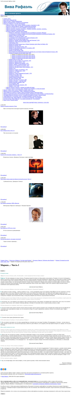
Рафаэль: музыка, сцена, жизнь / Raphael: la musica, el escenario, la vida (22, 25)
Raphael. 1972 (12, 68)
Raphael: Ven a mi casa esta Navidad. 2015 (18, 39)
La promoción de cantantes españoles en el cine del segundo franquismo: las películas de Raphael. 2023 (32, 34)
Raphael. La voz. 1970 (14, 72)
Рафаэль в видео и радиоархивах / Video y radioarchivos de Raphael (19, 91)
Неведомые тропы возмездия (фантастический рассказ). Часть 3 (16, 179)
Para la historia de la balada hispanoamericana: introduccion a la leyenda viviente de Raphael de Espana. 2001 (33, 51)
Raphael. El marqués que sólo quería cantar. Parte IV (23, 58)
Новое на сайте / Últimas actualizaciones (12, 21)
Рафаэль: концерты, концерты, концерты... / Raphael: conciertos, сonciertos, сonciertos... (26, 28)
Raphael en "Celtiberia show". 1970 (17, 70)
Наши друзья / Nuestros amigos (10, 100)
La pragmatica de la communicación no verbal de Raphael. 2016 (23, 37)
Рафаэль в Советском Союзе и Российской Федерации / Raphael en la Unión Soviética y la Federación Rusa (28, 93)
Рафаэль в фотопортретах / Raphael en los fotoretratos (15, 22)
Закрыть (3, 393)
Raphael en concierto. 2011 (15, 45)
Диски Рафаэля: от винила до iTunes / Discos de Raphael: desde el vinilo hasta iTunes (23, 92)
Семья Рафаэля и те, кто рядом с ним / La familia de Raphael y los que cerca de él (22, 96)
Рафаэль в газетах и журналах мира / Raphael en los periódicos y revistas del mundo (25, 88)
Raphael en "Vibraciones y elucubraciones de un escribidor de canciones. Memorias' (27, 32)
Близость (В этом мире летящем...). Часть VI (11, 154)
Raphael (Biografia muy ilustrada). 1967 (18, 84)
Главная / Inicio (7, 18)
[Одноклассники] (3, 369)
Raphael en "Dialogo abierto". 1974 (17, 62)
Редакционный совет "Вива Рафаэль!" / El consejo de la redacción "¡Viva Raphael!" (22, 97)
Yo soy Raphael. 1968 (14, 83)
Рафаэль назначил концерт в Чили (9, 106)
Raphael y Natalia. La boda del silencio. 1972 (19, 64)
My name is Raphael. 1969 (15, 78)
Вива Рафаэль (5, 376)
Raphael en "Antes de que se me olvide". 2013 (19, 41)
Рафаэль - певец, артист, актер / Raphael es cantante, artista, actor (18, 90)
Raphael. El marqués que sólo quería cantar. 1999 (20, 53)
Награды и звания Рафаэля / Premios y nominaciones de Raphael (21, 26)
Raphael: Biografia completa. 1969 (16, 82)
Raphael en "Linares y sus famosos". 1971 (18, 69)
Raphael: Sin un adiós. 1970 (15, 74)
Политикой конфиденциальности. (33, 374)
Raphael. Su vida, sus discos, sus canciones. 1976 (20, 60)
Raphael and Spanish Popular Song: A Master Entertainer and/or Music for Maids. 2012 (28, 44)
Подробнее (3, 126)
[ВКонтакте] (1, 369)
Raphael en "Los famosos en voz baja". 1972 (19, 65)
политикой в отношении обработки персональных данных (47, 383)
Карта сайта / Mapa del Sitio (9, 20)
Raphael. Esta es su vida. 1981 (16, 59)
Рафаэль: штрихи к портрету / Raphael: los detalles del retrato (20, 87)
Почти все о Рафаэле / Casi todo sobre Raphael (14, 23)
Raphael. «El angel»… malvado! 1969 (17, 81)
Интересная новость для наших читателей (11, 239)
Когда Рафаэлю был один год (8, 130)
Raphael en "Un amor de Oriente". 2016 (18, 36)
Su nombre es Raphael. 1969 (15, 76)
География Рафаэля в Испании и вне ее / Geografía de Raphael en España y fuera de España (24, 95)
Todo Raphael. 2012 (13, 42)
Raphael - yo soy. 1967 (14, 86)
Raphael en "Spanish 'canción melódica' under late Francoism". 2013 (24, 40)
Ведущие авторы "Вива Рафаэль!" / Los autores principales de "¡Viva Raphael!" (21, 98)
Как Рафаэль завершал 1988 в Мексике (10, 203)
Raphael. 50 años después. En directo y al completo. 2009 (22, 48)
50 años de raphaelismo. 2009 (15, 49)
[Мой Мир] (5, 369)
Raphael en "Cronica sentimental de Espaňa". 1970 (20, 73)
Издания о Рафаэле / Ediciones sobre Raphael (16, 31)
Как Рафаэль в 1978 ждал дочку (8, 228)
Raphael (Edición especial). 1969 (16, 77)
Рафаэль (2, 14)
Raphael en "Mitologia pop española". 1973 (18, 63)
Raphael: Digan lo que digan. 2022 (17, 35)
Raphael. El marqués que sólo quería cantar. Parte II (23, 55)
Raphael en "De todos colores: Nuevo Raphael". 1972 (21, 67)
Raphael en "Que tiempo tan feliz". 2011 (18, 46)
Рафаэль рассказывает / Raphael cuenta (15, 30)
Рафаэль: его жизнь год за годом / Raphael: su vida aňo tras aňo (21, 27)
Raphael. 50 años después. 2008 (16, 50)
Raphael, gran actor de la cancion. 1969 (18, 79)
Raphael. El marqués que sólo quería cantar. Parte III (23, 56)
